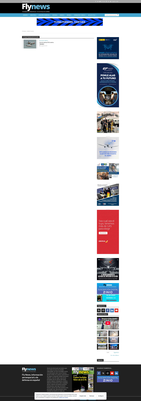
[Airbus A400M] (113, 340)
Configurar (101, 396)
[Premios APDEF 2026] (113, 347)
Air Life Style (91, 15)
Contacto (33, 1)
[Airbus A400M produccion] (102, 340)
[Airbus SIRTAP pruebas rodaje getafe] (102, 347)
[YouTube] (116, 310)
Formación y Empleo (79, 15)
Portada (24, 31)
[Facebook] (107, 310)
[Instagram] (103, 310)
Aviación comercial (44, 15)
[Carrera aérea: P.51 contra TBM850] (30, 44)
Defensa (54, 15)
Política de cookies (63, 397)
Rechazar (92, 396)
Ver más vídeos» (115, 355)
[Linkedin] (112, 310)
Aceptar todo (83, 396)
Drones (69, 15)
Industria (33, 15)
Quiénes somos (25, 1)
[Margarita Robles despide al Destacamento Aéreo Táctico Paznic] (102, 333)
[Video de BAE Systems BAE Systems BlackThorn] (113, 333)
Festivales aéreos (43, 40)
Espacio (62, 15)
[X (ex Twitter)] (99, 310)
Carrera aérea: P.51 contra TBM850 (46, 43)
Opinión (25, 15)
